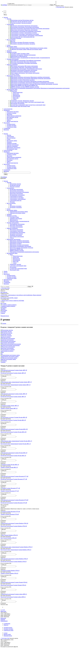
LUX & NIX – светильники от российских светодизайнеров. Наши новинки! (21, 295)
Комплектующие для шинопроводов (19, 221)
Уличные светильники (13, 144)
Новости (6, 625)
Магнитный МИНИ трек (16, 249)
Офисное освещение (12, 146)
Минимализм (16, 258)
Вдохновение (16, 260)
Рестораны (9, 118)
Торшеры (9, 142)
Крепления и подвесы (15, 243)
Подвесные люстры (15, 185)
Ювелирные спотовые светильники (19, 245)
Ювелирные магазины (13, 111)
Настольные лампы (12, 140)
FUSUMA (3, 311)
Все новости (4, 292)
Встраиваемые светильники (17, 195)
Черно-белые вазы (18, 256)
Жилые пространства (12, 121)
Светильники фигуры (15, 200)
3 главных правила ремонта (8, 306)
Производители (8, 279)
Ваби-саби (15, 261)
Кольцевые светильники (16, 233)
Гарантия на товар (11, 127)
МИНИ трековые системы (17, 250)
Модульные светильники (16, 229)
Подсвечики (13, 267)
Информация (4, 621)
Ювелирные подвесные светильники (19, 242)
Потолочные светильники (17, 190)
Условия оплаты (11, 124)
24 (4, 609)
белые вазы (16, 257)
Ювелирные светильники (13, 147)
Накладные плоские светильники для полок (21, 247)
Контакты (6, 129)
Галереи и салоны (11, 113)
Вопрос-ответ (7, 634)
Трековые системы (12, 143)
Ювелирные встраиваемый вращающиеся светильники (24, 251)
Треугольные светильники (17, 236)
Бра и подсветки (11, 137)
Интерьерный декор (12, 149)
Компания (3, 618)
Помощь (3, 619)
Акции (5, 271)
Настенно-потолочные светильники (19, 192)
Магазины (9, 114)
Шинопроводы (14, 220)
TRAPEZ (3, 309)
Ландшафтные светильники (17, 224)
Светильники (10, 136)
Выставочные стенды (12, 117)
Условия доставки (11, 125)
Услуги (5, 272)
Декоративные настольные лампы (19, 211)
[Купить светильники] (74, 7)
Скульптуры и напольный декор (18, 268)
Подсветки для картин (16, 207)
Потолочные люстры (15, 183)
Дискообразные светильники (17, 232)
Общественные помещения (14, 115)
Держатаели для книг (15, 264)
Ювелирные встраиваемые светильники (20, 246)
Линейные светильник (16, 235)
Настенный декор (14, 270)
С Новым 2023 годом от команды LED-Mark (12, 300)
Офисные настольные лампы (17, 213)
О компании (7, 128)
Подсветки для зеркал (15, 206)
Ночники (12, 202)
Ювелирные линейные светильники (19, 240)
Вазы (11, 254)
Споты (8, 139)
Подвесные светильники (16, 189)
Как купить (7, 122)
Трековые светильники (16, 218)
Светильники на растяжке (17, 197)
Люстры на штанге (15, 186)
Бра (11, 204)
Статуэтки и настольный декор (18, 265)
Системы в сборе (14, 217)
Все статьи (3, 303)
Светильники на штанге (16, 196)
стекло (14, 263)
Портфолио (7, 110)
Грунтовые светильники (16, 226)
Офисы (9, 120)
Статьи (5, 633)
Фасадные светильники (16, 225)
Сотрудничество (8, 109)
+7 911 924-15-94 (60, 7)
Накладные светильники (16, 193)
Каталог (6, 17)
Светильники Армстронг (16, 231)
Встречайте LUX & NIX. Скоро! (9, 297)
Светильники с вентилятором (18, 199)
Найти (5, 174)
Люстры (9, 135)
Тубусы (12, 238)
